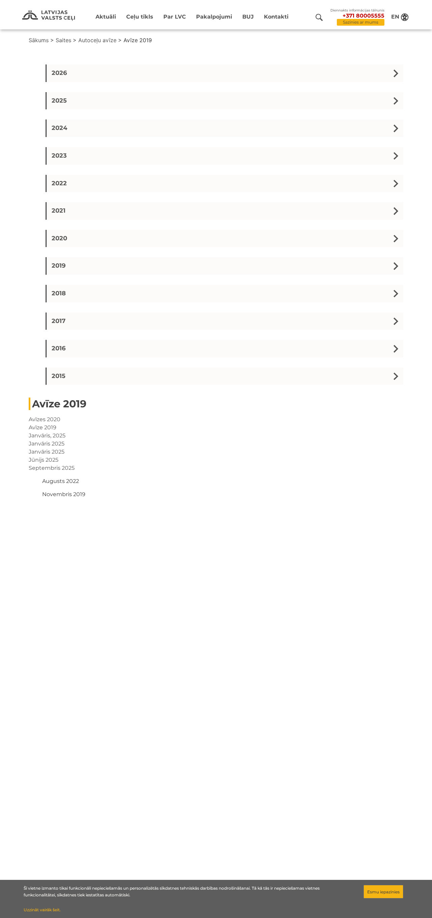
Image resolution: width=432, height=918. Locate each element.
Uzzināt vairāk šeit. (42, 909)
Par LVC (174, 17)
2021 (58, 210)
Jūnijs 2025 (43, 460)
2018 (59, 293)
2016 (58, 348)
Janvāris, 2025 (47, 435)
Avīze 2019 (42, 427)
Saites (63, 40)
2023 (59, 155)
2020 (59, 238)
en (395, 17)
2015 (58, 376)
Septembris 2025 (52, 468)
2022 (59, 183)
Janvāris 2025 (46, 443)
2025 (59, 100)
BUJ (248, 17)
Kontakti (276, 17)
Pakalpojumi (214, 17)
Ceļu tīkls (139, 17)
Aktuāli (106, 17)
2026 (59, 73)
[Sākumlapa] (49, 15)
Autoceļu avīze (97, 40)
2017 (58, 321)
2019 (58, 265)
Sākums (39, 40)
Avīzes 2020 (44, 419)
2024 (59, 128)
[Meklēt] (319, 17)
